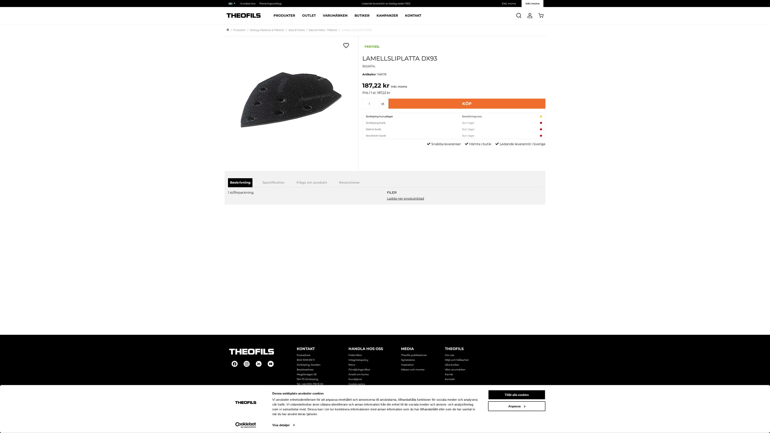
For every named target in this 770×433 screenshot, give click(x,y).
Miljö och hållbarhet (457, 359)
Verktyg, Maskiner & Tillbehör (267, 29)
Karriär (449, 374)
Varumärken (335, 15)
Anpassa (514, 406)
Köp (467, 103)
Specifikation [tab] (273, 182)
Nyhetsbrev (408, 359)
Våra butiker (452, 364)
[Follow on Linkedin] (259, 364)
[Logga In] (529, 15)
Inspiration (407, 364)
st (382, 104)
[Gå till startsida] (228, 30)
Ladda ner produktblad (405, 198)
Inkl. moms (532, 3)
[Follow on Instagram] (247, 364)
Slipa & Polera (297, 29)
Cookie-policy (357, 383)
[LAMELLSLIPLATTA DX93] (291, 100)
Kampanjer (387, 15)
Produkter (284, 15)
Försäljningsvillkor (359, 369)
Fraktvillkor (355, 355)
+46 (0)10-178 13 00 (312, 383)
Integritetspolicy (358, 359)
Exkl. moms (509, 3)
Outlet (309, 15)
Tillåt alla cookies (517, 395)
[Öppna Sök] (518, 15)
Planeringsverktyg (270, 3)
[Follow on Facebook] (235, 364)
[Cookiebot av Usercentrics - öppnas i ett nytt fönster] (245, 425)
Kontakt (413, 15)
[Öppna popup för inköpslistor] (346, 45)
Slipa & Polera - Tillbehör (323, 29)
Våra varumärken (455, 369)
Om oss (449, 355)
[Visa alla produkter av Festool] (453, 46)
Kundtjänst (355, 379)
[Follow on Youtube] (271, 364)
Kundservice (247, 3)
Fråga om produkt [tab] (312, 182)
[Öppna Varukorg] (540, 15)
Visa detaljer (281, 425)
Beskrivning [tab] (240, 182)
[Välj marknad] (232, 3)
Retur (352, 364)
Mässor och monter (413, 369)
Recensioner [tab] (349, 182)
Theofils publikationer (414, 355)
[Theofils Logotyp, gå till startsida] (244, 15)
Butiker (362, 15)
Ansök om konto (359, 374)
